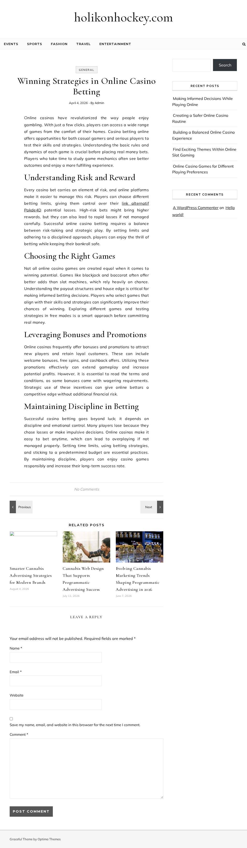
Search (225, 65)
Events (11, 44)
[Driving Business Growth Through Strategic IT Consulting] (152, 507)
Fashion (59, 44)
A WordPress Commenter (196, 207)
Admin (99, 103)
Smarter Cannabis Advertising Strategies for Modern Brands (31, 575)
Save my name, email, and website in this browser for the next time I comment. (75, 725)
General (86, 70)
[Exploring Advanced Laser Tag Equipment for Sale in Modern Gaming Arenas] (20, 507)
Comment (19, 734)
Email (16, 672)
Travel (83, 44)
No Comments (86, 489)
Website (16, 695)
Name (16, 648)
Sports (34, 44)
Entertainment (115, 44)
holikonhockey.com (123, 17)
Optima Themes (49, 839)
